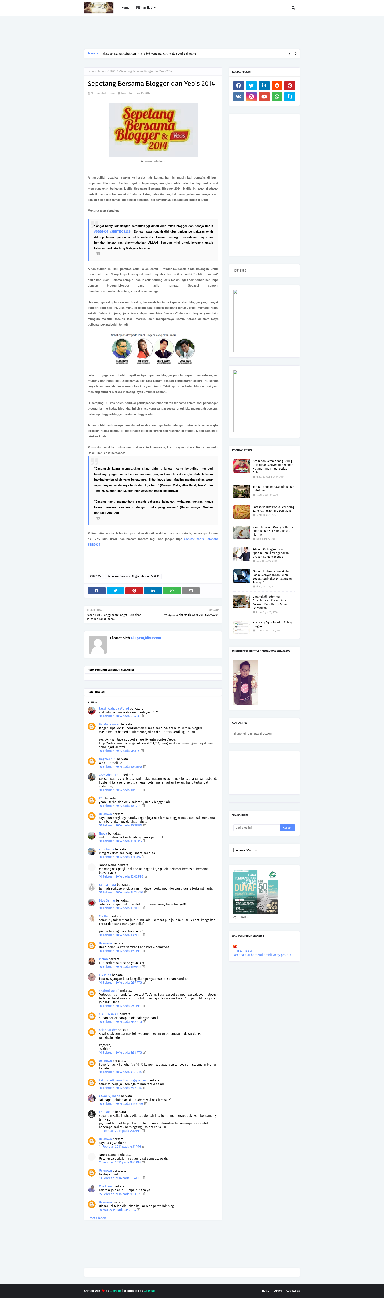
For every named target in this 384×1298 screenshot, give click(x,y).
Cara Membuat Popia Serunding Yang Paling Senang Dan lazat (273, 508)
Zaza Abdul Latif (110, 775)
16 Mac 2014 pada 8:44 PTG (118, 1210)
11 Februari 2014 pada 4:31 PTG (120, 1147)
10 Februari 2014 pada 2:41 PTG (120, 1006)
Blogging (116, 1290)
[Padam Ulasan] (142, 716)
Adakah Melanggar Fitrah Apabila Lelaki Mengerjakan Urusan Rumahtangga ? (271, 552)
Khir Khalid (106, 1112)
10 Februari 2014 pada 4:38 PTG (121, 1072)
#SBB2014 (112, 71)
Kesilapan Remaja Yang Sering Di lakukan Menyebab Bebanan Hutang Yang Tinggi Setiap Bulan (273, 466)
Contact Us (293, 1290)
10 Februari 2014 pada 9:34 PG (120, 716)
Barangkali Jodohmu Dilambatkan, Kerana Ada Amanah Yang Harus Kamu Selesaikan (270, 602)
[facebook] (238, 85)
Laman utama (96, 71)
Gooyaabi (150, 1290)
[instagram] (251, 96)
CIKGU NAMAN (109, 1014)
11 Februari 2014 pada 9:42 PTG (120, 1162)
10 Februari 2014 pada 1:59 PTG (120, 967)
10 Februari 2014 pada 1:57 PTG (120, 951)
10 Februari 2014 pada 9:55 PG (120, 751)
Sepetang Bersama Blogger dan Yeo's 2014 (133, 576)
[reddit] (277, 85)
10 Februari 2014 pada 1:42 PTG (120, 935)
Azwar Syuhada (109, 1096)
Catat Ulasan (97, 1218)
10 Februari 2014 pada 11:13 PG (120, 857)
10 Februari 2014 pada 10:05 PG (121, 767)
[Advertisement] (165, 32)
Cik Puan (105, 975)
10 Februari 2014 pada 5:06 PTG (121, 1088)
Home (265, 1290)
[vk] (238, 96)
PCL (101, 798)
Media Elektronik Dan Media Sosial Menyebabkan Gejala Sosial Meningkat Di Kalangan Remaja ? (272, 576)
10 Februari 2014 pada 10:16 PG (120, 790)
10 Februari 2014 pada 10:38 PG (121, 825)
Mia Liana (106, 1186)
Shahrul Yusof (108, 991)
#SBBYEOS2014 (121, 231)
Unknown (105, 814)
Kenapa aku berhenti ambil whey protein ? (263, 955)
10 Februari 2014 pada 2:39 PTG (121, 983)
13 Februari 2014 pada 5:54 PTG (120, 1178)
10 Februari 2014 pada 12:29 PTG (121, 892)
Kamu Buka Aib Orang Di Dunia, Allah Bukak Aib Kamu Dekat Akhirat (273, 531)
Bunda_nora (107, 885)
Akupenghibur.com (103, 93)
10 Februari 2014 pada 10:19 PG (120, 806)
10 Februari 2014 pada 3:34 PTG (121, 1053)
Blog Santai (107, 900)
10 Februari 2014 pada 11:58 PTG (121, 1104)
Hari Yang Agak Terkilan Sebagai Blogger (273, 624)
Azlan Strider (108, 1030)
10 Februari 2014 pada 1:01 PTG (120, 908)
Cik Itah (104, 916)
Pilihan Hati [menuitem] (144, 8)
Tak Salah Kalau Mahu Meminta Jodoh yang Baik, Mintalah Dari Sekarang (148, 53)
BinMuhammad (109, 724)
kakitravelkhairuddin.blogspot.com (123, 1080)
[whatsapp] (277, 96)
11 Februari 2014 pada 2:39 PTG (120, 1131)
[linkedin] (264, 85)
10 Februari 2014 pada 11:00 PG (121, 841)
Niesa (103, 834)
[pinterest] (289, 85)
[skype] (289, 96)
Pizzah (103, 959)
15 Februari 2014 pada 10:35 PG (120, 1194)
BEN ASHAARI (242, 951)
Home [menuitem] (125, 8)
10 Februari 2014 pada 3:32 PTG (121, 1022)
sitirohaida (106, 849)
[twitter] (251, 85)
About (278, 1290)
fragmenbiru (107, 759)
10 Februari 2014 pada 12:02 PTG (121, 876)
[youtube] (264, 96)
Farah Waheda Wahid (114, 709)
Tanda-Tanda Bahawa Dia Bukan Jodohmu (273, 488)
